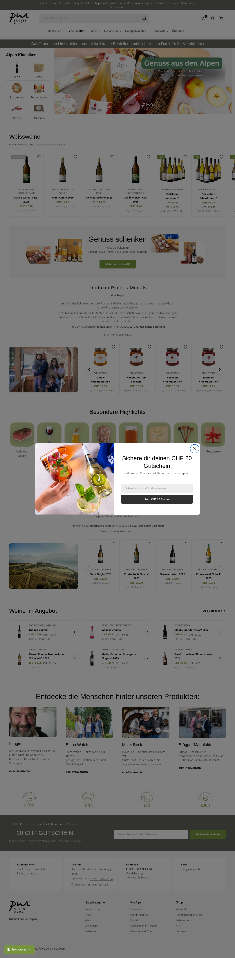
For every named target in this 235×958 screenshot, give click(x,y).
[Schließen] (194, 448)
